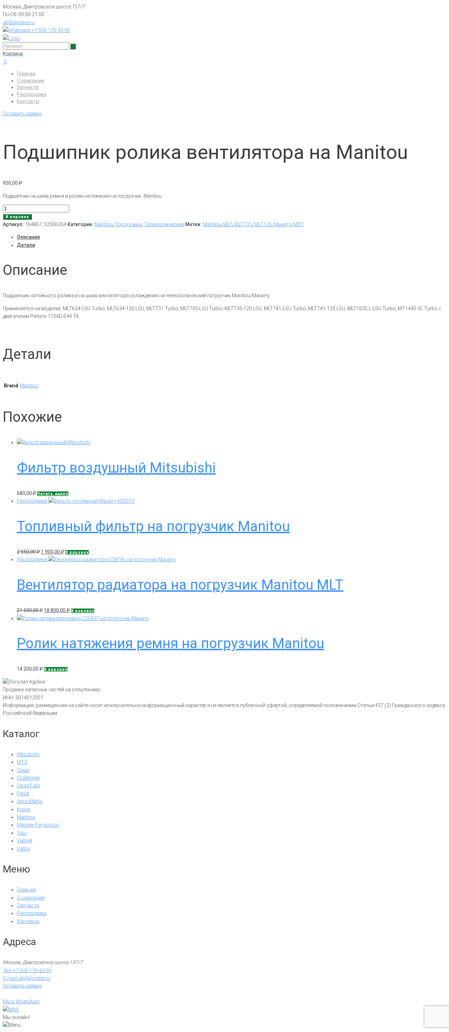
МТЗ (22, 762)
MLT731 (243, 224)
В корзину (17, 217)
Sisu (22, 833)
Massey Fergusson (38, 825)
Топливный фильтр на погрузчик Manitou (153, 526)
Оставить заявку (22, 113)
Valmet (24, 840)
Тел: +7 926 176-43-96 (27, 970)
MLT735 (263, 224)
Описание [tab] (28, 237)
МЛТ (298, 224)
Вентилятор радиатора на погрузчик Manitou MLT (180, 585)
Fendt (23, 793)
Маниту (282, 224)
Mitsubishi (28, 754)
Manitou (103, 224)
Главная (26, 73)
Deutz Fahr (28, 785)
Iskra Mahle (29, 801)
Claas (23, 770)
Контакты (28, 101)
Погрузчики (128, 224)
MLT (227, 224)
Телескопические (164, 224)
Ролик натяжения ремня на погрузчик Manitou (170, 643)
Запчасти (28, 87)
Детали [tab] (26, 245)
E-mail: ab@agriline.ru (26, 978)
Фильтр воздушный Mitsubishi (116, 468)
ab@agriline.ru (18, 22)
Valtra (23, 848)
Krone (23, 809)
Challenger (28, 778)
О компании (30, 80)
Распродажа (31, 94)
